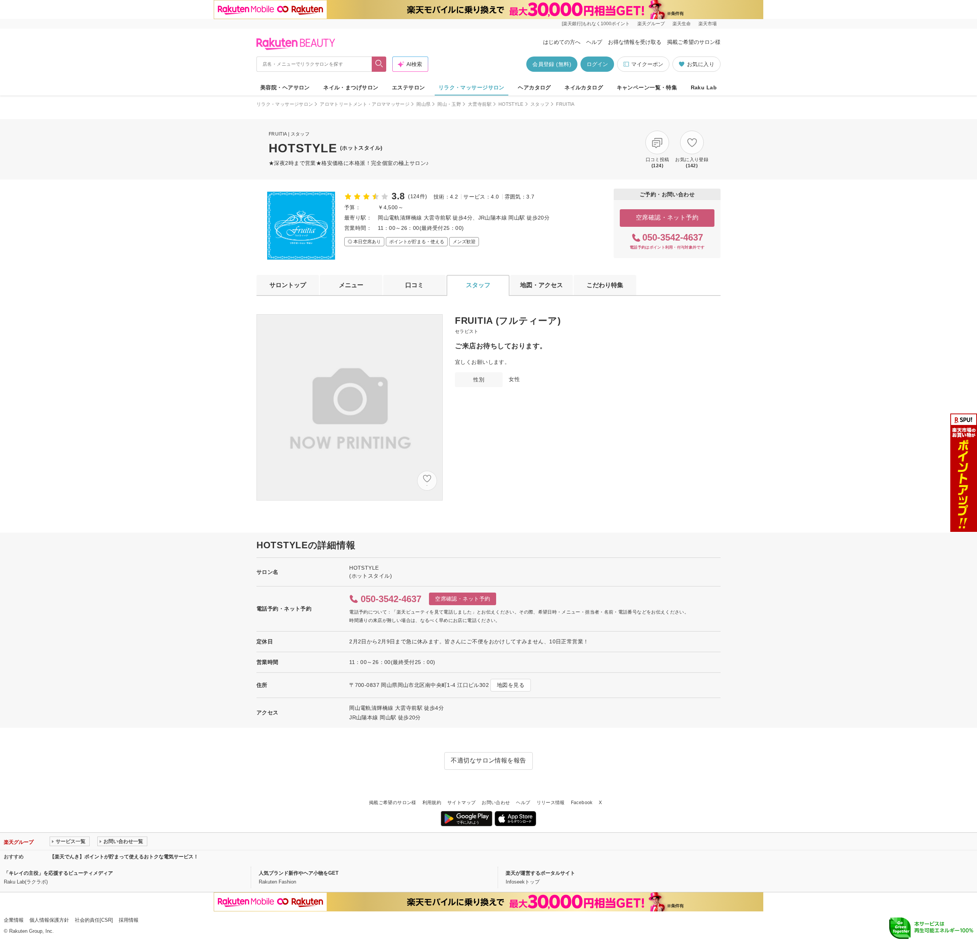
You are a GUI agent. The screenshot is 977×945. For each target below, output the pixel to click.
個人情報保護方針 (49, 920)
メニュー (351, 285)
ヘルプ (594, 42)
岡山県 (423, 104)
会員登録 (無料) (551, 64)
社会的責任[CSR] (94, 920)
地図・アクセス (541, 285)
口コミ (414, 285)
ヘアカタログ (534, 87)
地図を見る (510, 685)
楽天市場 (707, 23)
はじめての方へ (561, 42)
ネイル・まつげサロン (350, 87)
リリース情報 (551, 802)
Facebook (582, 802)
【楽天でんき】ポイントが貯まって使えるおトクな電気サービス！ (124, 856)
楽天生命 (681, 23)
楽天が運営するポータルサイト (540, 873)
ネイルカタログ (583, 87)
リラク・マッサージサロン (472, 87)
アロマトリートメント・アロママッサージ (365, 104)
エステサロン (408, 87)
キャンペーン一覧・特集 (647, 87)
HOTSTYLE (511, 104)
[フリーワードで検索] (379, 64)
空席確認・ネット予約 (667, 217)
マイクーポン (647, 64)
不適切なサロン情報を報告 (488, 760)
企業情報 (14, 920)
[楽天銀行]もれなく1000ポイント (596, 23)
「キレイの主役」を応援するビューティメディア (58, 873)
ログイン (597, 64)
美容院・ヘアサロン (285, 87)
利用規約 (431, 802)
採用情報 (129, 920)
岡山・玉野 (449, 104)
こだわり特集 (605, 285)
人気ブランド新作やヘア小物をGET (299, 873)
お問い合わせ (496, 802)
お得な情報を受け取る (634, 42)
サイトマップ (461, 802)
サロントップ (287, 285)
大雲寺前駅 (480, 104)
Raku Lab (704, 87)
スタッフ (539, 104)
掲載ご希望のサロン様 (694, 42)
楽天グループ (651, 23)
